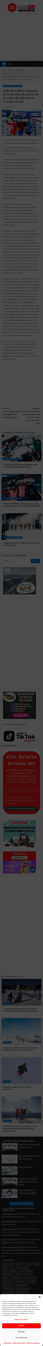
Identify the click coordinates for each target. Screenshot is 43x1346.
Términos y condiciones (33, 1343)
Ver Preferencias (21, 1338)
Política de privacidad (18, 1343)
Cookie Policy (7, 1343)
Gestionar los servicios (21, 1319)
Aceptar (21, 1326)
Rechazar (21, 1332)
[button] (40, 1297)
